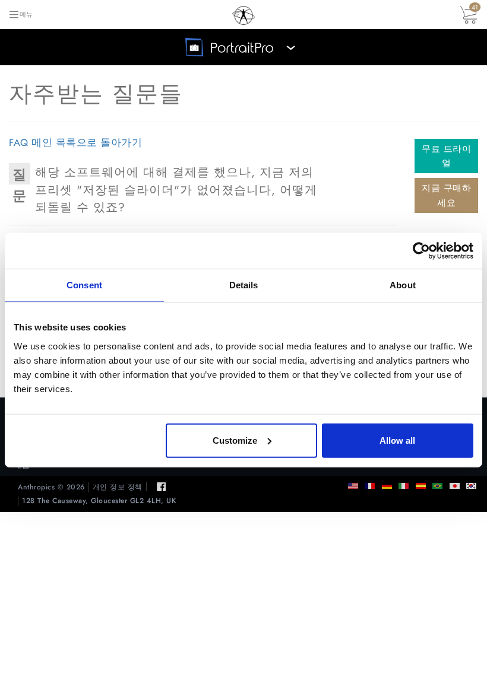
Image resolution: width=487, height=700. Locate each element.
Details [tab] (243, 285)
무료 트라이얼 (446, 156)
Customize (235, 440)
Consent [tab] (84, 285)
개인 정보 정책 (118, 487)
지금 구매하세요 (446, 195)
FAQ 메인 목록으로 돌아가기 (75, 142)
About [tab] (403, 285)
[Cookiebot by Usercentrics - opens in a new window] (421, 251)
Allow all (397, 440)
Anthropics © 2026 (51, 487)
